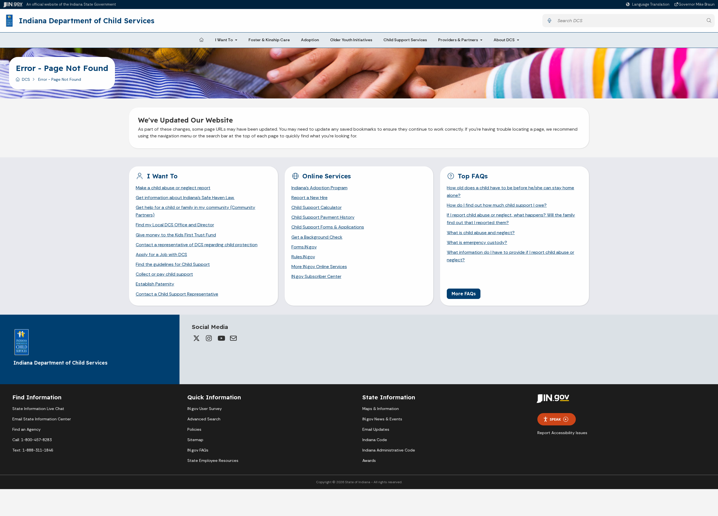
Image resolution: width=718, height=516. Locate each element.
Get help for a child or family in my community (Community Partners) (195, 211)
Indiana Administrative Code (388, 450)
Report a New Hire (309, 198)
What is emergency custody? (477, 242)
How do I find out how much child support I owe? (497, 205)
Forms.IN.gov (304, 247)
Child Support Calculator (316, 207)
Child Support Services (405, 39)
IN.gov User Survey (204, 408)
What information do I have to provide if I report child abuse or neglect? (510, 256)
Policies (194, 429)
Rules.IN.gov (303, 257)
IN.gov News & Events (382, 418)
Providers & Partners (458, 39)
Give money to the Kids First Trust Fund (176, 235)
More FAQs (464, 293)
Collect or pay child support (164, 274)
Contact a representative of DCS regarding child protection (196, 245)
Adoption (310, 39)
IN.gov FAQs (197, 450)
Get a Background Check (316, 237)
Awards (369, 460)
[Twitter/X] (196, 338)
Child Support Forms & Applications (327, 227)
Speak (555, 419)
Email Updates (375, 429)
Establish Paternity (155, 284)
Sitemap (195, 439)
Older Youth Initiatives (351, 39)
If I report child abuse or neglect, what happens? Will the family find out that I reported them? (511, 218)
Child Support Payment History (323, 217)
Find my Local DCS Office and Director (175, 225)
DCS (26, 79)
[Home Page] (201, 40)
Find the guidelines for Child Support (173, 264)
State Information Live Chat (38, 408)
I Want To (224, 39)
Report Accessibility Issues (562, 432)
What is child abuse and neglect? (481, 233)
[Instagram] (208, 338)
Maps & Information (380, 408)
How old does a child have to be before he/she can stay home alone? (510, 191)
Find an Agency (26, 429)
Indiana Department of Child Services (86, 20)
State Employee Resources (212, 460)
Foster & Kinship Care (269, 39)
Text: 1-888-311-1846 (32, 450)
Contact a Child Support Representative (177, 294)
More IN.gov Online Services (319, 266)
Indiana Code (374, 439)
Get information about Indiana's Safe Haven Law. (185, 198)
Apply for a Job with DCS (161, 254)
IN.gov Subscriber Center (316, 276)
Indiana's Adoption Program (319, 188)
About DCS (504, 39)
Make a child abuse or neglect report (173, 188)
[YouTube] (221, 338)
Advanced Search (203, 418)
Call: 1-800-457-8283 (32, 439)
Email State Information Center (41, 418)
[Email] (233, 338)
